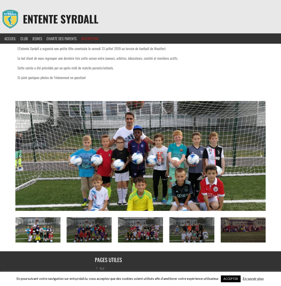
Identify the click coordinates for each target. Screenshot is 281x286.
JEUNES (37, 38)
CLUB (24, 38)
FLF (102, 268)
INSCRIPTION (90, 38)
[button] (20, 156)
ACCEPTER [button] (230, 279)
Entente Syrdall (60, 19)
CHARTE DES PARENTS (62, 38)
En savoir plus (253, 279)
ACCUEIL (10, 38)
